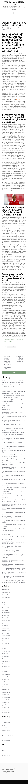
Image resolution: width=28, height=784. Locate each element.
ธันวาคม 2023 (5, 602)
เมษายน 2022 (5, 638)
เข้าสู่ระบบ (4, 748)
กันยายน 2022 (5, 625)
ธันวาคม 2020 (5, 679)
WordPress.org (6, 755)
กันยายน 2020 (5, 687)
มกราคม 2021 (5, 676)
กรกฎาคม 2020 (6, 692)
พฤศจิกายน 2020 (6, 682)
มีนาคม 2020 (5, 702)
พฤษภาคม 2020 (6, 697)
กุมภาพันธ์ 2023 (6, 612)
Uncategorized (11, 346)
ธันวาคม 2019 (5, 710)
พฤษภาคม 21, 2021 (13, 28)
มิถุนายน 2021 (5, 664)
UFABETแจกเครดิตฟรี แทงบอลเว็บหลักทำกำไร (13, 537)
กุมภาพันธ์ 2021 (6, 674)
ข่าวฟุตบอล (4, 727)
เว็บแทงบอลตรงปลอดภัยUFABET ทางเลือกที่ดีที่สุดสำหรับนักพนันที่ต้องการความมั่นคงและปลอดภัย (13, 434)
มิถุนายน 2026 (5, 594)
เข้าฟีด (3, 750)
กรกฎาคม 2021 (6, 661)
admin (5, 28)
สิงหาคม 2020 (5, 689)
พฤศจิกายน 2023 (6, 605)
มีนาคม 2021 (5, 671)
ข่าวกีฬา (4, 725)
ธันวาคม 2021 (5, 648)
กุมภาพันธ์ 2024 (6, 597)
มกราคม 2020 (5, 707)
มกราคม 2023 (5, 615)
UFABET (18, 99)
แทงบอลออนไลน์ (6, 740)
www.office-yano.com (7, 772)
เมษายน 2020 (5, 699)
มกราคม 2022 (5, 646)
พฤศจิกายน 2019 (6, 712)
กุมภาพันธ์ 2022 (6, 643)
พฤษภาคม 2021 (6, 666)
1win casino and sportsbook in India (11, 389)
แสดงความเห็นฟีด (6, 753)
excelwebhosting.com (7, 769)
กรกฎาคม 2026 (6, 592)
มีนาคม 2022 (5, 641)
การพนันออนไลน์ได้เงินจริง (14, 3)
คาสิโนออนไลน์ (6, 730)
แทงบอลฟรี (4, 738)
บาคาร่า (4, 732)
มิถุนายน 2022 (5, 633)
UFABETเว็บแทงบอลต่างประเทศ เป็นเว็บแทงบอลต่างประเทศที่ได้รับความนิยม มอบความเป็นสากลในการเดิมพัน (13, 556)
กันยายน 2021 (5, 656)
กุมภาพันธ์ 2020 (6, 705)
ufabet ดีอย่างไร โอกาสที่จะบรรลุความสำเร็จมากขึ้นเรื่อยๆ (19, 358)
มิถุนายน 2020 (5, 694)
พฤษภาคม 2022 (6, 635)
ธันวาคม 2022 (5, 617)
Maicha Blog (20, 782)
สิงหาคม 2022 (5, 628)
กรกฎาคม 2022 (6, 630)
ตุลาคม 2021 (5, 653)
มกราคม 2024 (5, 600)
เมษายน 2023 (5, 607)
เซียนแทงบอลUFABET (7, 539)
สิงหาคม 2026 (5, 589)
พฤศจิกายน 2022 (6, 620)
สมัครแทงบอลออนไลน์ (7, 735)
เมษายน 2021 (5, 669)
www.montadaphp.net (8, 771)
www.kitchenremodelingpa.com (10, 768)
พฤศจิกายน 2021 (6, 651)
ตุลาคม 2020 (5, 684)
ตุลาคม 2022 (5, 623)
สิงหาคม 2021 (5, 658)
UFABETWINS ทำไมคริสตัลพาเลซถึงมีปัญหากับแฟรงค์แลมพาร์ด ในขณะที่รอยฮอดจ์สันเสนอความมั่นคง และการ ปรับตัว (7, 362)
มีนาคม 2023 (5, 610)
